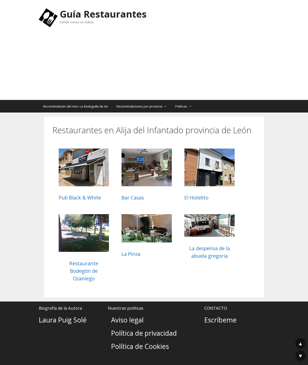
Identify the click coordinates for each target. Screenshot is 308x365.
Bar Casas (133, 197)
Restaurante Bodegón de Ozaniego (83, 271)
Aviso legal (127, 319)
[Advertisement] (154, 68)
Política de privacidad (144, 333)
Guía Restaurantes (103, 14)
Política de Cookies (140, 346)
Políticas (181, 106)
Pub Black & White (80, 197)
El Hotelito (196, 197)
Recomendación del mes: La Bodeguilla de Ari (75, 106)
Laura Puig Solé (63, 319)
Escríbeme (220, 319)
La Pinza (131, 253)
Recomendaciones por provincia (139, 106)
